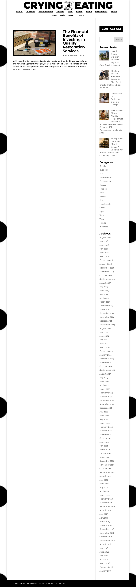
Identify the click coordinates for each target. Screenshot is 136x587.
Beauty (19, 12)
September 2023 (107, 370)
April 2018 (104, 559)
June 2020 (104, 484)
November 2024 (106, 317)
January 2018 (105, 571)
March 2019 (104, 521)
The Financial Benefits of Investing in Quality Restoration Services (75, 41)
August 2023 (105, 374)
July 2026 (103, 241)
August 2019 (105, 510)
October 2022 (105, 408)
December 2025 (106, 268)
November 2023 (106, 362)
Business (30, 12)
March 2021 (104, 449)
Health (79, 12)
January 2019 (105, 525)
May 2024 (103, 340)
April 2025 (104, 298)
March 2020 (104, 495)
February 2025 (106, 306)
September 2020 (107, 472)
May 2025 (103, 294)
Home (89, 12)
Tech (62, 15)
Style (54, 15)
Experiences (105, 181)
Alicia (67, 55)
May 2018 (103, 556)
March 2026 (104, 256)
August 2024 (105, 328)
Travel (71, 15)
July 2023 (103, 377)
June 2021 (104, 442)
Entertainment (46, 12)
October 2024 (105, 321)
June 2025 (104, 290)
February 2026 (106, 260)
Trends (80, 15)
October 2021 (105, 438)
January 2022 (105, 430)
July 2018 (103, 548)
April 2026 (104, 252)
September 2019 (107, 506)
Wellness (103, 227)
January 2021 (105, 457)
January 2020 (105, 503)
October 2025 (105, 275)
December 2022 (106, 400)
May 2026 (103, 249)
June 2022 (104, 415)
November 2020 (106, 465)
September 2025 (107, 279)
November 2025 (106, 271)
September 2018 (107, 540)
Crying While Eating (28, 583)
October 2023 (105, 366)
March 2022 (104, 423)
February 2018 (106, 567)
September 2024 (107, 324)
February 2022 (106, 427)
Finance (81, 55)
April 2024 (104, 343)
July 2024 (103, 332)
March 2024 (104, 347)
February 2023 (106, 393)
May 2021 (103, 446)
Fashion (60, 12)
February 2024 (106, 351)
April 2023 (104, 385)
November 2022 (106, 404)
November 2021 (106, 434)
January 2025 (105, 309)
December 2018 (106, 529)
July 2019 (103, 514)
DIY (101, 174)
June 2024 (104, 336)
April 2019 (104, 518)
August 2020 (105, 476)
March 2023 (104, 389)
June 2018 (104, 552)
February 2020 (106, 499)
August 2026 (105, 237)
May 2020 (103, 487)
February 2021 (105, 453)
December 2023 (106, 359)
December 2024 (106, 313)
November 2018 (106, 533)
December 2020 (106, 461)
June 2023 (104, 381)
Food (70, 12)
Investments (101, 12)
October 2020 (105, 468)
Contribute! (59, 583)
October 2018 (105, 537)
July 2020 (103, 480)
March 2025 (104, 302)
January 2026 (105, 264)
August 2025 (105, 283)
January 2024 (105, 355)
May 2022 (103, 419)
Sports (114, 12)
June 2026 (104, 245)
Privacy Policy (45, 583)
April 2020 (104, 491)
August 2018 (105, 544)
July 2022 (103, 412)
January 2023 (105, 396)
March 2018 (104, 563)
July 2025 (103, 287)
